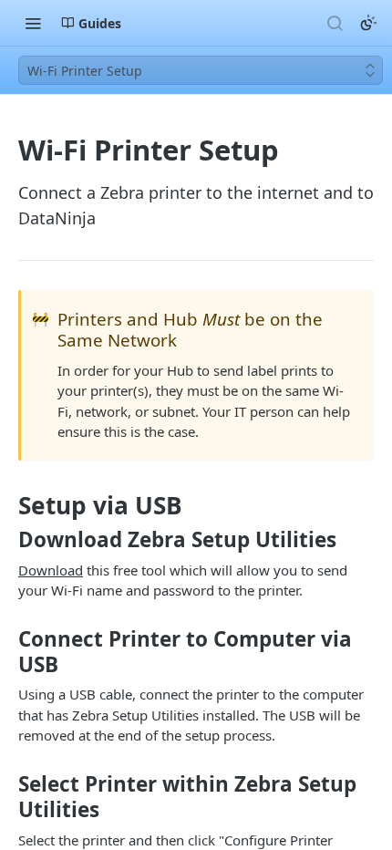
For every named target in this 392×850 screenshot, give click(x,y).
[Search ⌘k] (334, 22)
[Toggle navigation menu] (32, 22)
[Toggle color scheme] (368, 22)
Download (50, 570)
